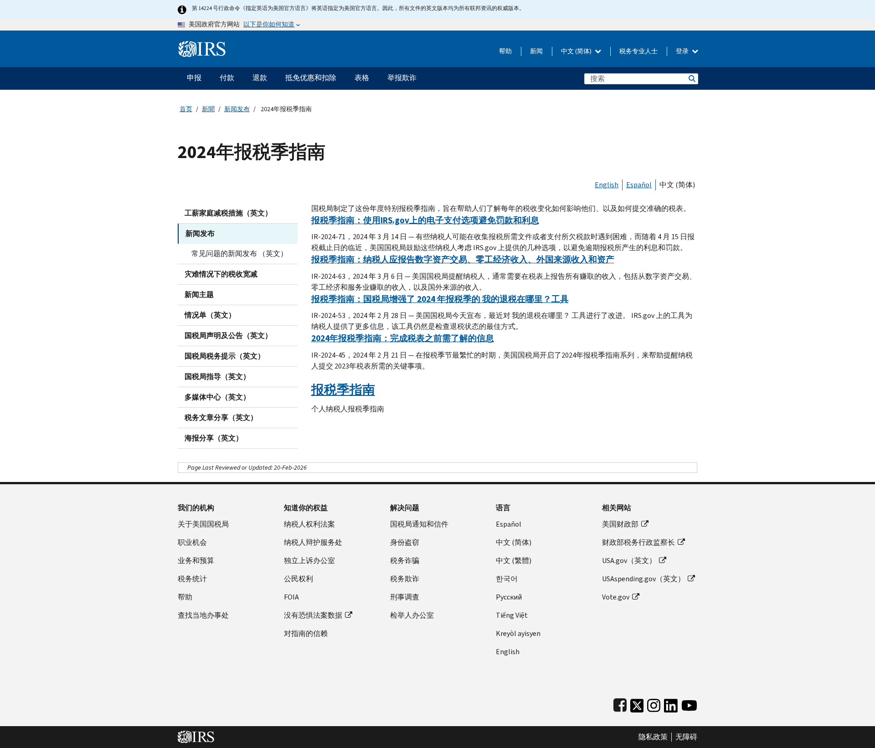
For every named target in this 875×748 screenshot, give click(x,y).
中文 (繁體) (513, 560)
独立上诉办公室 (309, 560)
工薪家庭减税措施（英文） (228, 213)
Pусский (509, 597)
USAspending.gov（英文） (643, 579)
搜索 (691, 78)
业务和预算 (196, 560)
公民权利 (298, 579)
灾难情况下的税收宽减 (221, 274)
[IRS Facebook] (620, 703)
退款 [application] (259, 77)
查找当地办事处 (203, 615)
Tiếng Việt (512, 615)
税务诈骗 (404, 560)
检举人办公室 (412, 615)
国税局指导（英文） (217, 376)
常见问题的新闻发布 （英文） (239, 253)
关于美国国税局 (203, 524)
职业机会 (192, 542)
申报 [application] (194, 77)
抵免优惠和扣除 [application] (310, 77)
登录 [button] (683, 51)
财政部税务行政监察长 (638, 542)
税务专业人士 (638, 51)
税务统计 (192, 579)
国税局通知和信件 (419, 524)
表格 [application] (362, 77)
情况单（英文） (210, 315)
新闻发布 (237, 109)
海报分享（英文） (214, 438)
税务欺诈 (404, 579)
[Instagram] (653, 703)
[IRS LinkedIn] (671, 703)
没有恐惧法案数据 (313, 615)
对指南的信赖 (306, 633)
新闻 (536, 51)
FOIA (291, 597)
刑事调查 (404, 597)
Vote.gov (615, 597)
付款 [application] (227, 77)
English (606, 185)
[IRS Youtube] (689, 703)
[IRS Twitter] (637, 703)
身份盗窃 (404, 542)
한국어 (507, 579)
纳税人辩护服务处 (313, 542)
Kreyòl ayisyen (518, 633)
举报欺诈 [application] (402, 77)
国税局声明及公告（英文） (228, 335)
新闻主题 (199, 294)
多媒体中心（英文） (217, 397)
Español (639, 185)
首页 (186, 109)
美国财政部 (620, 524)
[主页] (202, 45)
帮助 (505, 51)
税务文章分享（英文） (221, 417)
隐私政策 (653, 737)
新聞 (208, 109)
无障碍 (686, 737)
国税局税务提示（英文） (225, 356)
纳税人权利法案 (309, 524)
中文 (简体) (577, 51)
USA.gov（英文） (629, 560)
